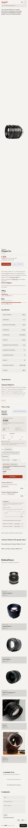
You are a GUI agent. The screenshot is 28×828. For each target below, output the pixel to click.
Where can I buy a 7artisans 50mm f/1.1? (11, 548)
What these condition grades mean (12, 533)
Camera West (8, 449)
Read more (3, 400)
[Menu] (25, 2)
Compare (14, 264)
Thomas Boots (15, 279)
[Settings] (22, 2)
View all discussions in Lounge (13, 785)
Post (5, 815)
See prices (23, 825)
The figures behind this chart (12, 520)
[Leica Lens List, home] (4, 2)
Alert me (20, 264)
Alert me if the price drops (20, 411)
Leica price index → (15, 277)
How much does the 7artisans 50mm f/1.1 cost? (13, 544)
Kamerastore (5, 456)
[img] (14, 436)
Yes (22, 820)
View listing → (12, 476)
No (18, 820)
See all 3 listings (6, 264)
